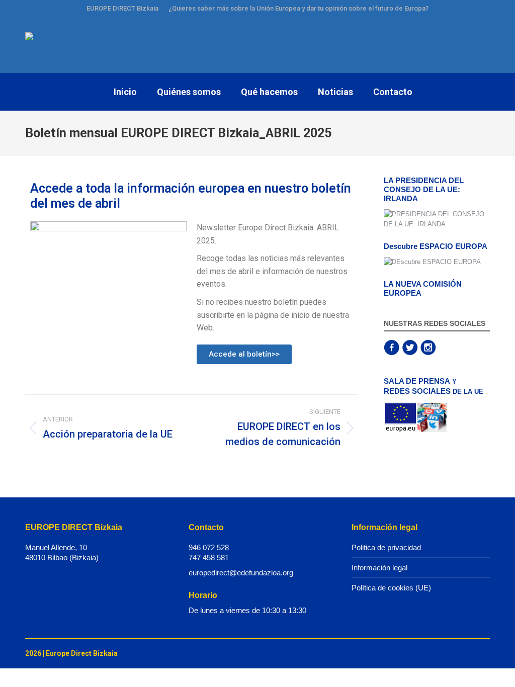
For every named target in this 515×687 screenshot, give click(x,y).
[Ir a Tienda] (500, 672)
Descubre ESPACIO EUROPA (435, 246)
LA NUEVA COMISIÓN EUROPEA (423, 288)
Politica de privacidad (386, 547)
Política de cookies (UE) (391, 587)
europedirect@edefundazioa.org (241, 572)
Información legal (379, 567)
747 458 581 (209, 557)
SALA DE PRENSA (417, 381)
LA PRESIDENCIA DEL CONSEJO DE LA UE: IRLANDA (424, 189)
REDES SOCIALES (417, 391)
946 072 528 (209, 547)
